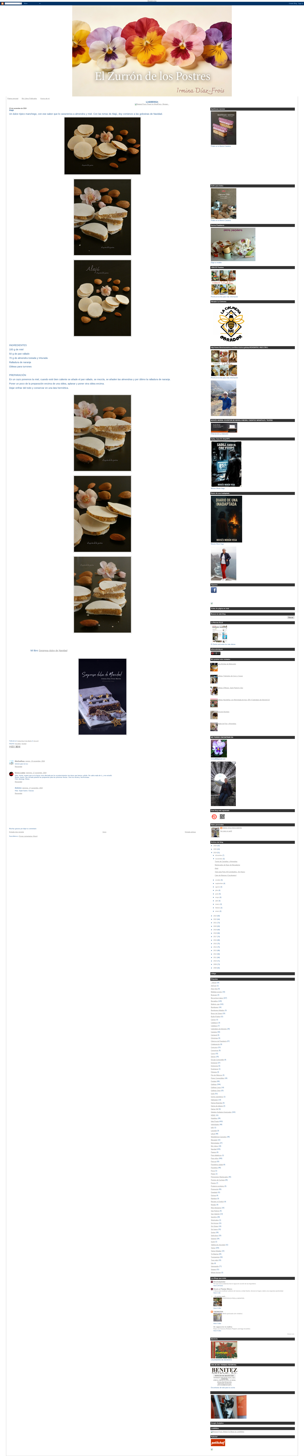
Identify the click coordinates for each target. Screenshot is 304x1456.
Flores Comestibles (217, 1078)
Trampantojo (215, 1257)
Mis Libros (214, 1146)
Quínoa (213, 1195)
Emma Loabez (20, 773)
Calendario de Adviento (219, 1029)
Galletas (214, 1084)
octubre (218, 880)
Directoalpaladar (219, 1282)
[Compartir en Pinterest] (19, 747)
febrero (218, 908)
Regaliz (213, 1205)
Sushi (213, 1242)
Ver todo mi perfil (226, 831)
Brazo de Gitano (216, 1013)
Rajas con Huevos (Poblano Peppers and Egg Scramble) (231, 1329)
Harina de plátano (217, 1106)
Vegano (213, 1269)
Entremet (214, 1063)
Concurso (214, 1047)
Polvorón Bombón (223, 712)
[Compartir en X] (15, 747)
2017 (215, 936)
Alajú (216, 868)
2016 (215, 940)
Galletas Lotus (216, 1087)
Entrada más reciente (16, 832)
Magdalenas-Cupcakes (219, 1137)
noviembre (219, 859)
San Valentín (215, 1214)
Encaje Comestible (217, 1060)
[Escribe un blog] (12, 747)
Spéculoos (214, 1235)
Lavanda (214, 1131)
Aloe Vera (214, 989)
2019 (215, 930)
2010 (215, 961)
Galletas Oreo (215, 1090)
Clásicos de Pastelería (218, 1041)
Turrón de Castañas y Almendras (226, 861)
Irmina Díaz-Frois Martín (24, 741)
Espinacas (214, 1069)
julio (216, 890)
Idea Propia (215, 1121)
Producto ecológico (217, 1186)
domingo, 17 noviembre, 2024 (36, 773)
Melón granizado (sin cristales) (232, 1313)
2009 (215, 964)
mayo (217, 897)
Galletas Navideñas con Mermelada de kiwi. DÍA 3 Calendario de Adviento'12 (243, 700)
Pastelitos (214, 1168)
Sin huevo (214, 1229)
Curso (213, 1053)
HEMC (213, 1115)
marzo (217, 904)
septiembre (219, 883)
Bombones (214, 1007)
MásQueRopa (20, 761)
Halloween (214, 1100)
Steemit (213, 1239)
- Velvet (213, 983)
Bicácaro (214, 995)
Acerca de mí (45, 98)
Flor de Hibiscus (216, 1075)
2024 (215, 853)
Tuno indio (214, 1260)
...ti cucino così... (219, 1296)
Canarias (214, 1032)
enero (217, 911)
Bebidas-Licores (216, 992)
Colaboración (215, 1044)
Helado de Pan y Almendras (226, 724)
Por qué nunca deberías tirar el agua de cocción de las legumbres (234, 1284)
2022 (215, 919)
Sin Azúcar (214, 1223)
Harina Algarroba (216, 1103)
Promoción (214, 1189)
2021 (215, 923)
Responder (18, 767)
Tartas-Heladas (216, 1251)
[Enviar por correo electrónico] (10, 747)
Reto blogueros (216, 1208)
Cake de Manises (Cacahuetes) (225, 875)
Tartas (213, 1248)
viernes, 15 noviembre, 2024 (35, 761)
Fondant (213, 1081)
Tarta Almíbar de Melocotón (226, 664)
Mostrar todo (290, 1334)
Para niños (214, 1158)
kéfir (212, 1127)
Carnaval (214, 1035)
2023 (215, 916)
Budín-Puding (215, 1016)
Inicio (104, 832)
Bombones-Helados (217, 1010)
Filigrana (214, 1072)
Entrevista (214, 1066)
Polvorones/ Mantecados (219, 1177)
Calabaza (214, 1026)
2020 (215, 926)
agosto (217, 887)
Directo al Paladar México (222, 1289)
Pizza (213, 1171)
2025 (215, 849)
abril (217, 901)
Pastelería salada (217, 1164)
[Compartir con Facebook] (17, 747)
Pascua (213, 1161)
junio (217, 894)
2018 (215, 933)
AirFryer (213, 986)
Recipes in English (217, 1201)
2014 (215, 947)
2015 (215, 943)
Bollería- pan (215, 1004)
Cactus (213, 1020)
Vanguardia (214, 1266)
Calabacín (214, 1023)
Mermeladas (215, 1143)
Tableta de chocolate (218, 1245)
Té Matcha (214, 1254)
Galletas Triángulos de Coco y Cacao (230, 676)
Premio (213, 1183)
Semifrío (214, 1217)
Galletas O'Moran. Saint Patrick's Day (230, 688)
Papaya (213, 1152)
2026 (215, 846)
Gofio (213, 1094)
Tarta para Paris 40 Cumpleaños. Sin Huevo (230, 872)
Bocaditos (18, 743)
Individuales (215, 1124)
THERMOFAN (218, 1312)
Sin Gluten (214, 1226)
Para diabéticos (216, 1155)
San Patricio (215, 1211)
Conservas (214, 1050)
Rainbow (214, 1198)
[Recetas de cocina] (218, 1446)
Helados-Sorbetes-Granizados (221, 1112)
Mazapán (214, 1140)
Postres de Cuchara (218, 1180)
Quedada (214, 1192)
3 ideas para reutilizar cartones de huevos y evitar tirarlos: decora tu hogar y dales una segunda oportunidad (248, 1291)
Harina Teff (214, 1109)
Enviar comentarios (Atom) (28, 836)
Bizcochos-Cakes (217, 998)
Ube (212, 1263)
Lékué (213, 1134)
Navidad (24, 743)
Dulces (213, 1057)
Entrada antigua (190, 832)
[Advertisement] (252, 165)
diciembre (218, 855)
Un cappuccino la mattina (222, 1327)
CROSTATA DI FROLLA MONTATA (233, 1298)
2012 (215, 954)
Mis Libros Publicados (29, 98)
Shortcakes (215, 1220)
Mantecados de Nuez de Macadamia (227, 865)
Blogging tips (152, 1)
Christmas (214, 1038)
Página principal (12, 98)
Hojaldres (214, 1118)
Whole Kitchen (216, 1272)
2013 (215, 950)
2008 (215, 968)
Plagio (213, 1174)
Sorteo (213, 1232)
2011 (215, 957)
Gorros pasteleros (217, 1097)
